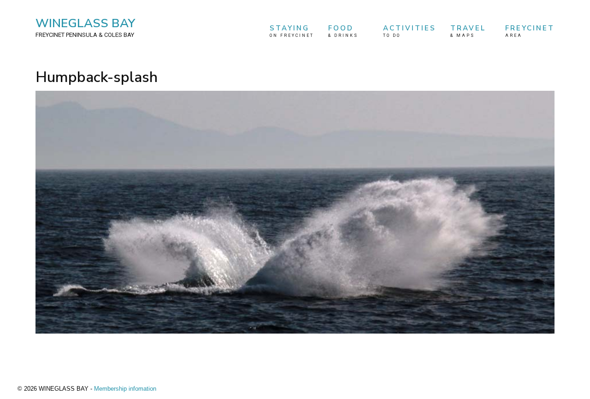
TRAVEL (468, 30)
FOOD (343, 30)
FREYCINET (530, 30)
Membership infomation (125, 388)
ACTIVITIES (409, 30)
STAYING (292, 30)
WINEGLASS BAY (85, 26)
